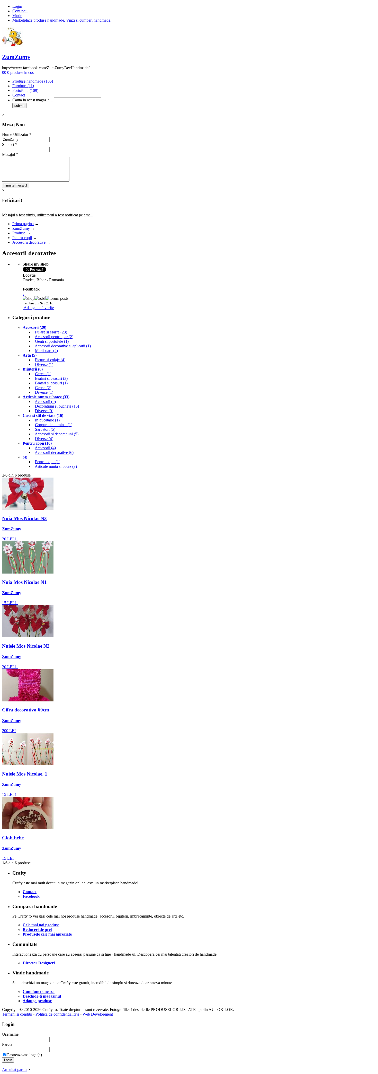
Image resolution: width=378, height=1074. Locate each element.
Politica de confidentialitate (57, 1014)
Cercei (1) (43, 374)
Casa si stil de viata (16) (43, 415)
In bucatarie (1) (47, 420)
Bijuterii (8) (33, 369)
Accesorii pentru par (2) (54, 336)
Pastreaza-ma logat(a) (24, 1055)
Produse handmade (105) (32, 81)
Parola (7, 1044)
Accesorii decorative (29, 242)
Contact (18, 95)
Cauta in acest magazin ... (33, 100)
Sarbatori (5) (45, 429)
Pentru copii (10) (37, 443)
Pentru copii (22, 237)
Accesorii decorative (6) (54, 452)
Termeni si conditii (17, 1014)
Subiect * (9, 144)
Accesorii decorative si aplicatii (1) (63, 346)
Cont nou (20, 11)
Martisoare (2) (46, 350)
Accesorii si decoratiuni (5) (56, 434)
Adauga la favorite (39, 307)
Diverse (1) (44, 364)
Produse (18, 233)
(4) (25, 457)
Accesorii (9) (45, 401)
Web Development (98, 1014)
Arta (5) (30, 355)
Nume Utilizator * (16, 134)
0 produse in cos (20, 72)
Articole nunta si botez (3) (56, 466)
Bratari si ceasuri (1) (51, 383)
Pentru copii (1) (47, 462)
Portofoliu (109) (25, 90)
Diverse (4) (44, 438)
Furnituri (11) (23, 86)
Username (10, 1034)
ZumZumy (16, 57)
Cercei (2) (43, 387)
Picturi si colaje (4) (50, 360)
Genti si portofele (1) (52, 341)
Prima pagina (23, 224)
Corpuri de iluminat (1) (53, 424)
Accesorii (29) (34, 327)
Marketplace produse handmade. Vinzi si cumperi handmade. (61, 20)
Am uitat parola (14, 1069)
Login (17, 6)
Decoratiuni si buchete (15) (57, 406)
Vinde (17, 15)
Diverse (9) (44, 411)
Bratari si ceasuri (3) (51, 378)
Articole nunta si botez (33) (46, 397)
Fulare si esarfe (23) (51, 332)
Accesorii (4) (45, 448)
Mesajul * (10, 154)
